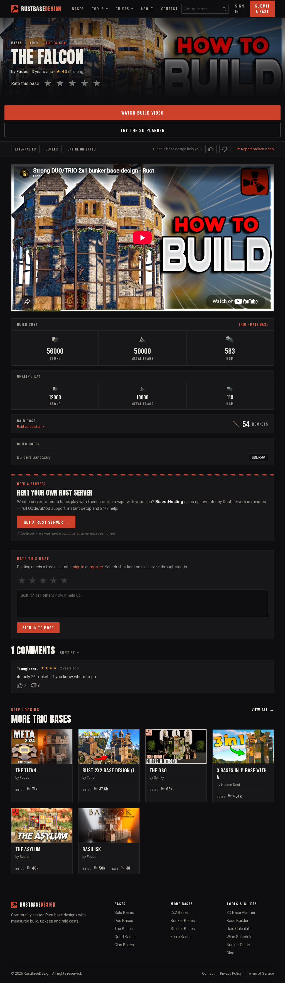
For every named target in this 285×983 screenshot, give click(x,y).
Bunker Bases (183, 920)
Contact (169, 8)
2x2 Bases (180, 912)
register (96, 567)
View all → (263, 709)
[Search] (224, 8)
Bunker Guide (238, 945)
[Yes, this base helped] (211, 149)
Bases (78, 8)
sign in (78, 567)
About (147, 8)
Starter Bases (183, 928)
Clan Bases (124, 945)
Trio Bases (123, 928)
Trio (34, 42)
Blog (230, 953)
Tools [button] (98, 8)
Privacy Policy (231, 973)
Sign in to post (38, 627)
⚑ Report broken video (255, 149)
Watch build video (142, 113)
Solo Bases (124, 912)
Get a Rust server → (46, 522)
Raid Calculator (240, 928)
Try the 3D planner (142, 130)
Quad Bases (125, 937)
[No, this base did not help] (224, 149)
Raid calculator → (30, 427)
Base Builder (238, 920)
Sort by (68, 652)
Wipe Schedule (239, 937)
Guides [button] (123, 8)
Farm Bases (181, 937)
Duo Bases (123, 920)
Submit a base (262, 8)
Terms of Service (260, 973)
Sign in (239, 8)
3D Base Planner (241, 912)
